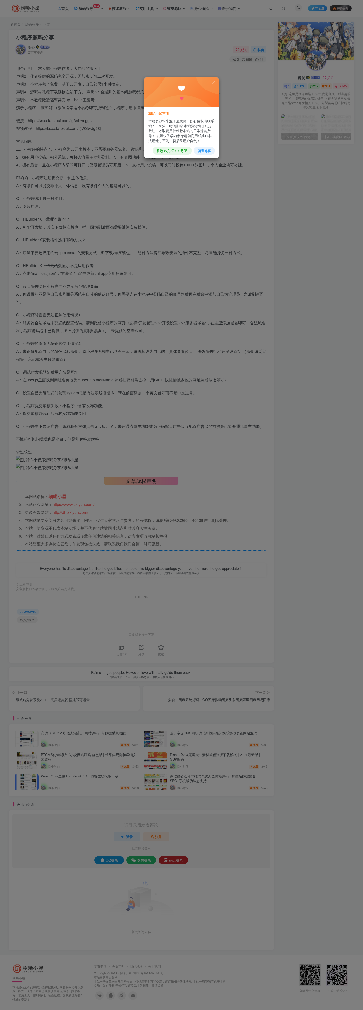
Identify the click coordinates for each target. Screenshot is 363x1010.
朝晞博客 (204, 150)
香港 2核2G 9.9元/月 (172, 150)
